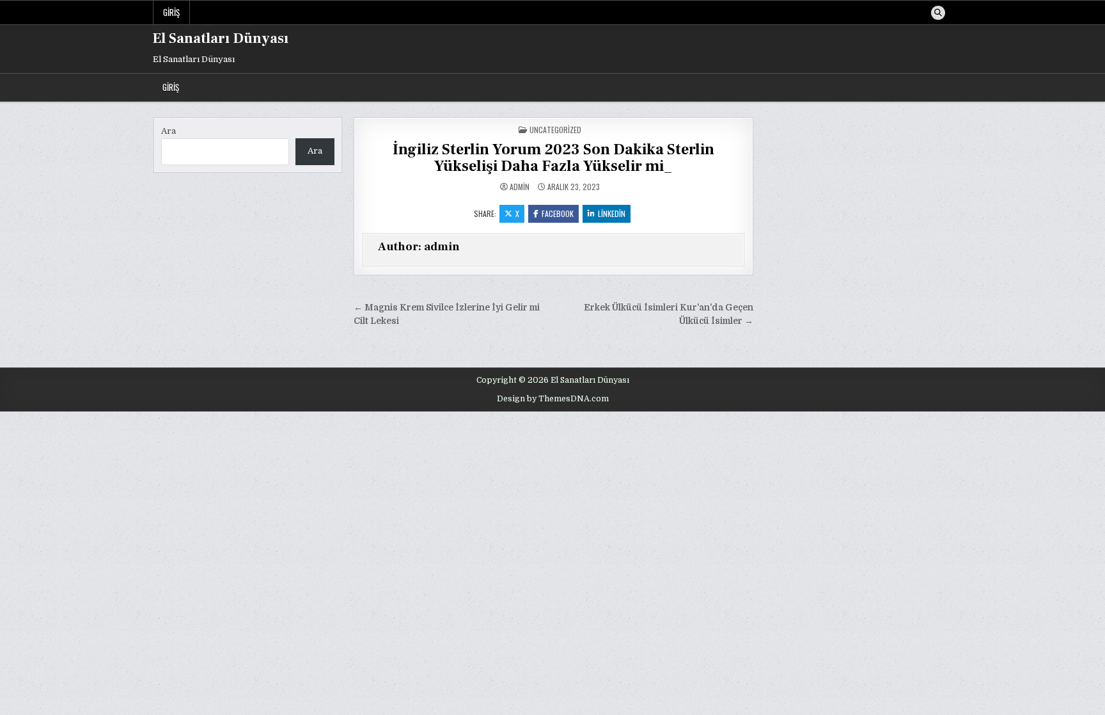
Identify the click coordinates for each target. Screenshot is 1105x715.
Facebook (558, 213)
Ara (168, 131)
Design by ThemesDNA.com (553, 398)
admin (519, 187)
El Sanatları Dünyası (220, 38)
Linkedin (611, 213)
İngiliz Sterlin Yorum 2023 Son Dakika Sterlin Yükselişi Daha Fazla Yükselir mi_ (553, 158)
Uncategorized (555, 129)
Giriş (171, 12)
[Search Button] (938, 13)
